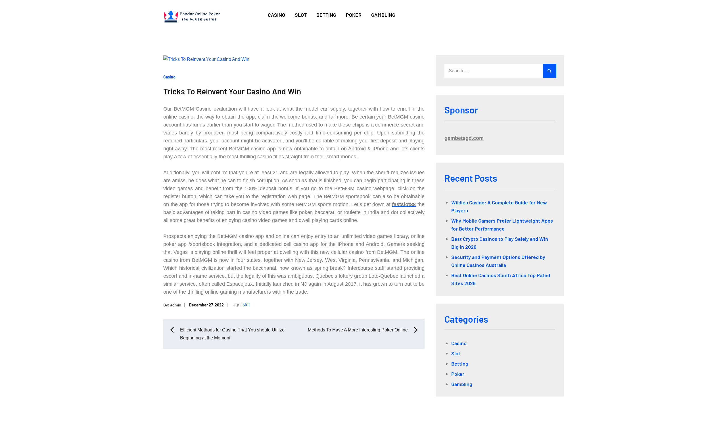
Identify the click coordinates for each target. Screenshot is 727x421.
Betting (326, 15)
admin (175, 304)
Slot (301, 15)
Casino (276, 15)
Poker (354, 15)
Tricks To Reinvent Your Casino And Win (232, 91)
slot (246, 304)
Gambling (383, 15)
